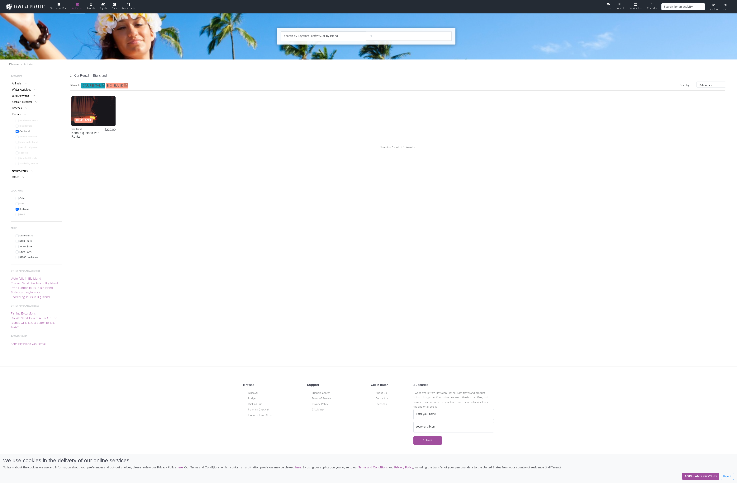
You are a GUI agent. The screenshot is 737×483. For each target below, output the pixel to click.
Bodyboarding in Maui (25, 292)
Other (16, 177)
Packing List (255, 404)
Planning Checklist (258, 409)
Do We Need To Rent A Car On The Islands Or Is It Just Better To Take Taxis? (34, 323)
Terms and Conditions (373, 467)
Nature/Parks (20, 171)
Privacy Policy (320, 404)
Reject (727, 476)
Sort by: (685, 85)
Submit (427, 440)
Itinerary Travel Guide (260, 415)
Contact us (382, 398)
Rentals (16, 114)
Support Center (321, 393)
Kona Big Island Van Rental (28, 343)
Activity (28, 64)
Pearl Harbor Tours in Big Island (32, 287)
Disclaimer (318, 409)
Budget (252, 398)
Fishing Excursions (23, 313)
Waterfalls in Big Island (26, 278)
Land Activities (21, 96)
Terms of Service (321, 398)
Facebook (381, 404)
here (180, 467)
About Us (381, 393)
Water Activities (22, 89)
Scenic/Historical (22, 102)
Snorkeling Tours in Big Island (30, 297)
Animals (17, 83)
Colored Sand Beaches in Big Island (34, 283)
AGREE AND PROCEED (701, 476)
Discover (14, 64)
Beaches (17, 108)
